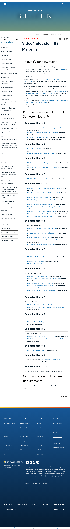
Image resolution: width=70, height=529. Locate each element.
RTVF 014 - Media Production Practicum (39, 179)
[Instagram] (34, 463)
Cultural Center (39, 427)
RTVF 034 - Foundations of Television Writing (41, 204)
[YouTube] (37, 463)
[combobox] (53, 34)
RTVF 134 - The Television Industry (37, 288)
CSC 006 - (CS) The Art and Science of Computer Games (44, 167)
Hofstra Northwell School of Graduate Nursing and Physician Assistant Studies (9, 189)
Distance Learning (6, 96)
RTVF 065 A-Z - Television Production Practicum (42, 228)
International (6, 436)
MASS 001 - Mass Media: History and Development (43, 133)
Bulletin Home (5, 47)
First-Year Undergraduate (9, 423)
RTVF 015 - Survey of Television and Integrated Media (43, 188)
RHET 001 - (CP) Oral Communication (38, 137)
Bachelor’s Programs (7, 88)
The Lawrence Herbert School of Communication (41, 93)
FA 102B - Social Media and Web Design (39, 238)
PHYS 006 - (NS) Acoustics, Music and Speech (41, 153)
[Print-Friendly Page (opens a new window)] (64, 39)
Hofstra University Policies (32, 480)
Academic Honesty (6, 63)
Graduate (6, 432)
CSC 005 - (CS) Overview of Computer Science (41, 163)
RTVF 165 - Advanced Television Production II (41, 216)
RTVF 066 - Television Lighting (36, 262)
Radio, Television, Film (60, 91)
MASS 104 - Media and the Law (37, 350)
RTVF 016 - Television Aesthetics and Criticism (41, 337)
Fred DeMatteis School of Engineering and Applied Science (8, 175)
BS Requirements (28, 386)
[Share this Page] (62, 39)
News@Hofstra (59, 509)
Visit (4, 454)
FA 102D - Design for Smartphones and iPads (41, 245)
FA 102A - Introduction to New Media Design (41, 233)
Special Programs (24, 445)
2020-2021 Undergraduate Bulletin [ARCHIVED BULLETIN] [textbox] (50, 34)
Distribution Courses (7, 236)
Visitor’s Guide (39, 454)
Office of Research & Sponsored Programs (57, 437)
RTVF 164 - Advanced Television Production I (41, 214)
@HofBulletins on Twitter (8, 232)
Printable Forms (5, 228)
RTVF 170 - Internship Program (36, 322)
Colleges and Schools (24, 427)
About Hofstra (22, 504)
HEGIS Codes (5, 224)
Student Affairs (39, 450)
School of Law (7, 441)
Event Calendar (39, 436)
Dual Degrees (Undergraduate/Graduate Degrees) (9, 102)
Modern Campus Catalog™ (50, 528)
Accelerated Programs (7, 118)
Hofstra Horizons (56, 428)
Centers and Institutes (57, 423)
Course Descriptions (7, 51)
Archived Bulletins (6, 77)
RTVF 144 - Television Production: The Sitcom (41, 305)
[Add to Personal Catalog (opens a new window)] (60, 39)
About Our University (7, 59)
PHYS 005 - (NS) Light (34, 149)
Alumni (34, 504)
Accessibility (8, 504)
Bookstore (38, 423)
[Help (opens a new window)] (67, 39)
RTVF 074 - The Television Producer (38, 276)
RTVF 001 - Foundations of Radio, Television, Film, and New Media (47, 128)
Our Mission (4, 55)
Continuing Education (25, 441)
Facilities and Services (7, 214)
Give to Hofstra (58, 504)
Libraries (55, 432)
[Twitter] (27, 463)
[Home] (5, 4)
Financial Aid (6, 450)
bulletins (15, 528)
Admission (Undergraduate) (9, 73)
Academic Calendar (24, 432)
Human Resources (40, 441)
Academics (24, 418)
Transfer (5, 427)
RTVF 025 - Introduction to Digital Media (40, 197)
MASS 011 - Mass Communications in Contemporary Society (46, 339)
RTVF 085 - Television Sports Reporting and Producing (44, 279)
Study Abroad (5, 114)
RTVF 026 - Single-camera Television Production (42, 200)
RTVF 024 (62, 69)
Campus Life (41, 418)
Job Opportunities (10, 509)
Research (56, 418)
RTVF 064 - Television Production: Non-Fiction (41, 211)
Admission (7, 418)
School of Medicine (8, 445)
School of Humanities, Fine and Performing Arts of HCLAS (9, 131)
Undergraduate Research (58, 447)
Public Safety (39, 445)
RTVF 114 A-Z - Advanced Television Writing (40, 286)
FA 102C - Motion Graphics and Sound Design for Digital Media (47, 240)
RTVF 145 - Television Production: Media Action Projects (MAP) (46, 307)
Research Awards (56, 443)
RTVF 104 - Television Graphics (36, 264)
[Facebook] (31, 463)
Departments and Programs (26, 423)
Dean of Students (40, 432)
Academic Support (24, 436)
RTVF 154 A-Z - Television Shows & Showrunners (42, 290)
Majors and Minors (6, 92)
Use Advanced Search (7, 42)
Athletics (45, 504)
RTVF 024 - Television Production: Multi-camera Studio (44, 193)
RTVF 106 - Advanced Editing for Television (40, 283)
